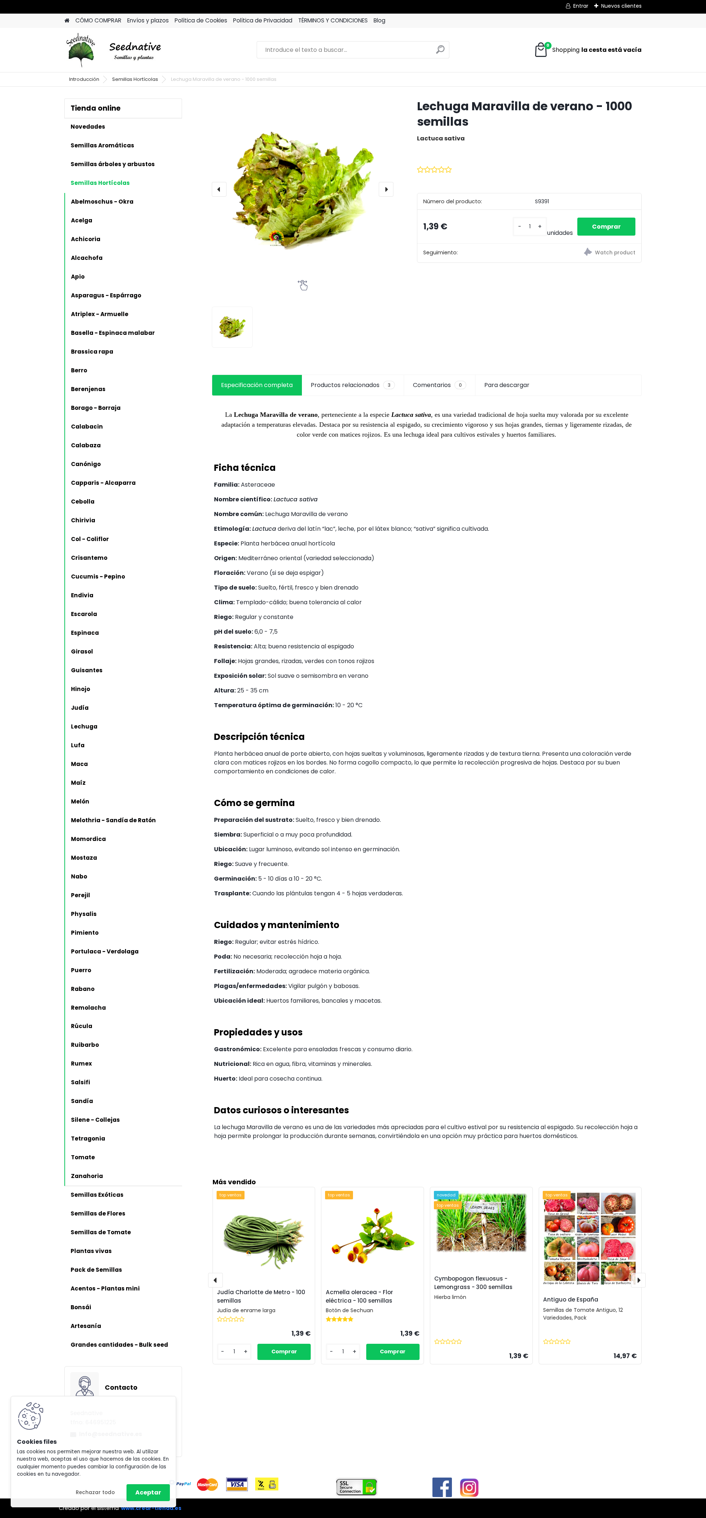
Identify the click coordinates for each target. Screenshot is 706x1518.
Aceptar (148, 1492)
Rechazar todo (95, 1492)
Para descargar (507, 385)
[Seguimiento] (585, 253)
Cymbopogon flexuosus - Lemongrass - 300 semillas (473, 1283)
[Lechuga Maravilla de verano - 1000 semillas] (302, 189)
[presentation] (219, 189)
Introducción (84, 79)
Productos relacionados (351, 385)
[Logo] (114, 50)
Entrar (580, 6)
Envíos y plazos (148, 20)
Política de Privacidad (262, 20)
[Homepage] (66, 21)
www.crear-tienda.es (151, 1508)
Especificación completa (257, 385)
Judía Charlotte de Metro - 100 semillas (261, 1296)
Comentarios (437, 385)
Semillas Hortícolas (135, 79)
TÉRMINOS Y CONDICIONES (333, 20)
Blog (379, 20)
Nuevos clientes (621, 6)
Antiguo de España (570, 1299)
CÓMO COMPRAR (98, 20)
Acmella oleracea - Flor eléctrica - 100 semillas (359, 1296)
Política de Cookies (201, 20)
